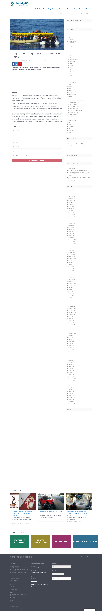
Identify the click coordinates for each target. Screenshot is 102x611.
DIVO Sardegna (73, 102)
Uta (70, 72)
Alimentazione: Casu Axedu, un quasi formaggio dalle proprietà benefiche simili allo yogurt (78, 174)
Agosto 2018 (71, 360)
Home (31, 9)
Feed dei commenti (72, 417)
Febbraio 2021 (71, 302)
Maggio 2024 (71, 231)
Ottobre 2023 (71, 242)
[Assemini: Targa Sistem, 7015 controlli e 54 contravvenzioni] (79, 501)
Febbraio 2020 (71, 323)
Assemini (72, 43)
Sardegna (62, 9)
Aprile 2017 (70, 393)
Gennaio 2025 (71, 215)
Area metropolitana (49, 9)
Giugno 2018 (71, 364)
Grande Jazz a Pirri (72, 148)
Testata (70, 128)
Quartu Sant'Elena (74, 59)
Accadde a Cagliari (74, 98)
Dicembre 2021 (71, 281)
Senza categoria (72, 120)
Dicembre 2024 (71, 217)
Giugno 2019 (71, 339)
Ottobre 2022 (71, 260)
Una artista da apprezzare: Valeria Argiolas (78, 167)
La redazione (15, 60)
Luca (69, 177)
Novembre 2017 (72, 379)
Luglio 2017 (70, 387)
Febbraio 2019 (71, 348)
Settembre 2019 (72, 333)
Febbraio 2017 (71, 397)
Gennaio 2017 (71, 400)
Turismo (70, 133)
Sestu (71, 68)
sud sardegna (71, 126)
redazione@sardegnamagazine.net (39, 568)
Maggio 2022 (71, 271)
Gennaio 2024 (71, 236)
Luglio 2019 (70, 337)
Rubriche (87, 9)
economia (70, 80)
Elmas (71, 49)
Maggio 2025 (71, 211)
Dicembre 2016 (71, 402)
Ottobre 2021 (71, 285)
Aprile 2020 (71, 319)
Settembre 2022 (72, 262)
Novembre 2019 (72, 329)
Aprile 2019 (70, 343)
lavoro (69, 88)
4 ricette (70, 37)
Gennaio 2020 (71, 325)
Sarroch (71, 63)
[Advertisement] (37, 81)
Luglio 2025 (71, 206)
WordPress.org (71, 419)
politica (70, 92)
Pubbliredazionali (72, 94)
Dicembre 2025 (71, 198)
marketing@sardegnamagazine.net (39, 572)
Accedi (70, 413)
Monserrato (72, 53)
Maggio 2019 (71, 341)
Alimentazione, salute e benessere (77, 100)
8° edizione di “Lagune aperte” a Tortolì (77, 150)
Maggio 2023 (71, 248)
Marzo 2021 (71, 300)
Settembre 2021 (72, 287)
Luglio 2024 (71, 227)
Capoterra (72, 45)
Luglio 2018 (70, 362)
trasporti (70, 130)
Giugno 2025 (71, 209)
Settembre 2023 (72, 244)
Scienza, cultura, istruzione (76, 110)
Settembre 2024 (72, 223)
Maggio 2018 (71, 366)
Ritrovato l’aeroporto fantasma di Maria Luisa (79, 178)
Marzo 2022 (71, 275)
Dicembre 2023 (71, 238)
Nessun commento (50, 60)
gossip (69, 84)
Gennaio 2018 (71, 375)
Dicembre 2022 (71, 256)
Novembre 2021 (72, 283)
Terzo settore (73, 115)
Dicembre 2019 (71, 327)
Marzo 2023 (71, 250)
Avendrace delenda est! (81, 170)
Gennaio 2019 (71, 350)
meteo (71, 118)
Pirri (70, 55)
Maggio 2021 (71, 296)
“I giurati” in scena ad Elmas (80, 181)
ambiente (70, 39)
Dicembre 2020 (71, 306)
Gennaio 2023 (71, 254)
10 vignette (71, 33)
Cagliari (37, 9)
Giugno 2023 (71, 246)
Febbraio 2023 (71, 252)
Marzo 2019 (71, 346)
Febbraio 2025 (71, 213)
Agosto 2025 (71, 204)
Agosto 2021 (71, 289)
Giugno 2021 (71, 294)
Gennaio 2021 (71, 304)
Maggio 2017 (71, 391)
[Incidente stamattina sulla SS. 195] (51, 501)
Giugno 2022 (71, 269)
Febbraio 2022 (71, 277)
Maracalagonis (73, 51)
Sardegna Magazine (21, 557)
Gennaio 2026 (71, 196)
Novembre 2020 (72, 308)
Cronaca (70, 78)
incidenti (70, 86)
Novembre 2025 (72, 200)
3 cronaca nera (71, 35)
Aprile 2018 (70, 368)
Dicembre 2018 (71, 352)
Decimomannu (73, 47)
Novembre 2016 (72, 404)
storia (69, 124)
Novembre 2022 (72, 258)
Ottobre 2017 (71, 381)
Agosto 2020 (71, 314)
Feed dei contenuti (72, 415)
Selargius (72, 65)
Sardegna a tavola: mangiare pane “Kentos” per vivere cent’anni (22, 513)
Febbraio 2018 (71, 373)
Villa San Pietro (73, 74)
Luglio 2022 (71, 267)
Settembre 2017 (72, 383)
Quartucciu (72, 61)
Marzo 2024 (71, 233)
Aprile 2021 (70, 298)
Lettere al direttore (74, 106)
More (33, 527)
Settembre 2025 (72, 202)
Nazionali (70, 90)
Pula (70, 57)
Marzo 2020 (71, 321)
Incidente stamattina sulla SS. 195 (51, 512)
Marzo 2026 (71, 194)
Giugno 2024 (71, 229)
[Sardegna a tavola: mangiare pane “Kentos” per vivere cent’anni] (23, 501)
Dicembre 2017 (71, 377)
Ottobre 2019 (71, 331)
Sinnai (71, 70)
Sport (81, 9)
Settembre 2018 (72, 358)
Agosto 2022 (71, 265)
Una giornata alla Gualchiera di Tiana (76, 144)
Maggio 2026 (71, 190)
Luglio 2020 (71, 316)
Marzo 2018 (71, 370)
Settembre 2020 (72, 312)
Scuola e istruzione (74, 112)
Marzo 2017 (71, 395)
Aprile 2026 (71, 192)
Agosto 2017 (71, 385)
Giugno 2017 (71, 389)
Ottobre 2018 (71, 356)
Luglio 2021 (70, 292)
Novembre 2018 (72, 354)
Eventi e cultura (72, 9)
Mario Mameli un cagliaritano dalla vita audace (78, 146)
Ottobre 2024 (71, 221)
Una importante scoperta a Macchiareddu (77, 142)
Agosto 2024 (71, 225)
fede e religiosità (72, 82)
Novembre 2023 (72, 240)
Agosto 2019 (71, 335)
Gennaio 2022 (71, 279)
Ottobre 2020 (71, 310)
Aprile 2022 (71, 273)
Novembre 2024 (72, 219)
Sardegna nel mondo (74, 108)
